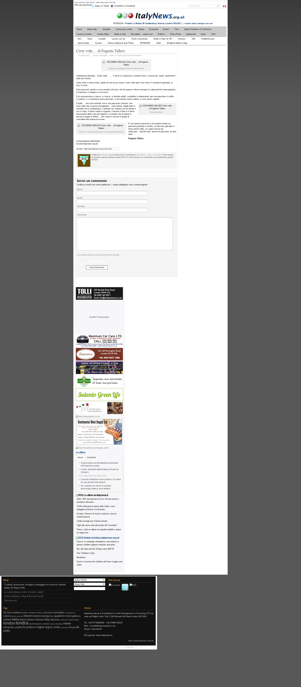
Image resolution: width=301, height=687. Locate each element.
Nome (79, 189)
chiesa (39, 613)
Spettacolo (191, 34)
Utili (193, 39)
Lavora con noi (118, 39)
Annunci (181, 39)
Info (77, 39)
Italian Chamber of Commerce (197, 29)
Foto (175, 29)
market (46, 624)
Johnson (64, 620)
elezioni (28, 615)
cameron (32, 613)
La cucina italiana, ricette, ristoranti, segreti (23, 592)
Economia (153, 29)
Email (79, 198)
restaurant (65, 627)
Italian (22, 619)
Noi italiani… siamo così (142, 34)
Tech (212, 34)
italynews (55, 619)
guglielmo (59, 615)
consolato (58, 612)
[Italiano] (224, 6)
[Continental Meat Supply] (99, 445)
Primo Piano (175, 34)
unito (6, 630)
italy (47, 619)
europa (46, 615)
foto (52, 616)
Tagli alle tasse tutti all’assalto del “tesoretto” (97, 525)
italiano (40, 619)
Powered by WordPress (144, 647)
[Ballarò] (88, 416)
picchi (22, 627)
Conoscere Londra (122, 29)
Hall (68, 616)
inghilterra (75, 616)
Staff (158, 43)
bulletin (24, 613)
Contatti (102, 39)
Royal (72, 627)
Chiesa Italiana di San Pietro (121, 43)
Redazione (137, 55)
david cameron (17, 616)
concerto (47, 612)
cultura (7, 616)
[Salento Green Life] (99, 400)
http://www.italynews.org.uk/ (141, 641)
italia (15, 619)
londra (22, 622)
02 (4, 612)
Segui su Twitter (102, 6)
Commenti (91, 457)
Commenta (82, 215)
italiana (31, 619)
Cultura (141, 29)
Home (79, 29)
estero (37, 615)
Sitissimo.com (10, 600)
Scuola (96, 43)
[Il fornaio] (99, 413)
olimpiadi (8, 627)
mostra (52, 624)
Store (89, 39)
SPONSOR (145, 43)
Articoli (80, 457)
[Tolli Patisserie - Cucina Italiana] (99, 299)
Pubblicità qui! (207, 39)
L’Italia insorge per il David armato (92, 521)
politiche (31, 627)
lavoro (71, 620)
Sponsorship (83, 43)
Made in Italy (120, 34)
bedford (17, 612)
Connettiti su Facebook (124, 6)
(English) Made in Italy (177, 43)
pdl (15, 627)
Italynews (7, 647)
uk (77, 627)
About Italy (91, 29)
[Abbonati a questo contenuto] (79, 495)
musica (59, 623)
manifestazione (35, 624)
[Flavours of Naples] (92, 448)
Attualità (105, 29)
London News (103, 34)
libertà (76, 620)
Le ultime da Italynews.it (96, 495)
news (67, 623)
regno (40, 627)
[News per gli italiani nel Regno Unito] (150, 16)
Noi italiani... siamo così (109, 55)
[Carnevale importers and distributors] (99, 387)
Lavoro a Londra (82, 34)
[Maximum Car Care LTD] (99, 346)
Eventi (165, 29)
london (9, 623)
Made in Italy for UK (161, 39)
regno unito (52, 627)
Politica (159, 34)
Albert (10, 612)
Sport (202, 34)
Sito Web (81, 206)
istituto (7, 619)
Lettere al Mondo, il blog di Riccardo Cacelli (23, 596)
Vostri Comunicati (139, 39)
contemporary (70, 613)
